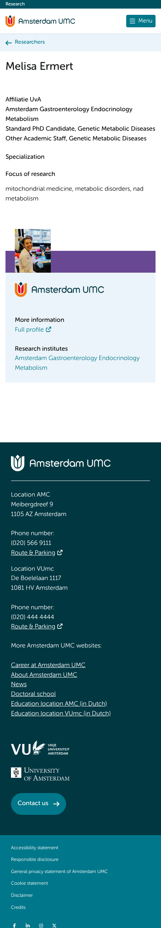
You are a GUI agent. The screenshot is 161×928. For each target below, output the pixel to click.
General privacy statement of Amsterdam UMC (59, 871)
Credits (18, 907)
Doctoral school (33, 694)
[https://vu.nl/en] (40, 748)
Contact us (33, 803)
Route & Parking (33, 553)
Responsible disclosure (35, 859)
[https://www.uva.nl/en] (40, 774)
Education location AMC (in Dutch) (59, 704)
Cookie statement (29, 883)
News (19, 684)
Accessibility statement (34, 848)
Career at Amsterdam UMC (48, 665)
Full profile (29, 330)
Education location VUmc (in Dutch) (61, 714)
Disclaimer (22, 895)
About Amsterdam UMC (44, 675)
